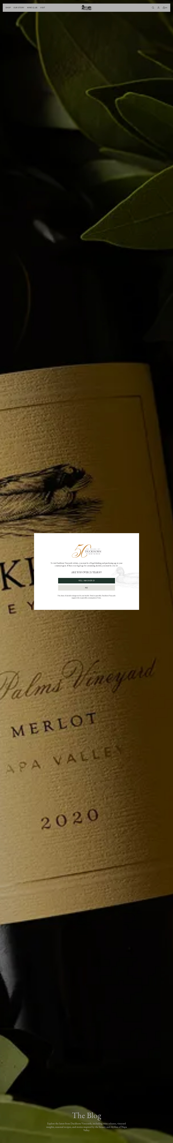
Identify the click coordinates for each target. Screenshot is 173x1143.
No (86, 588)
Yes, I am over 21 (86, 581)
